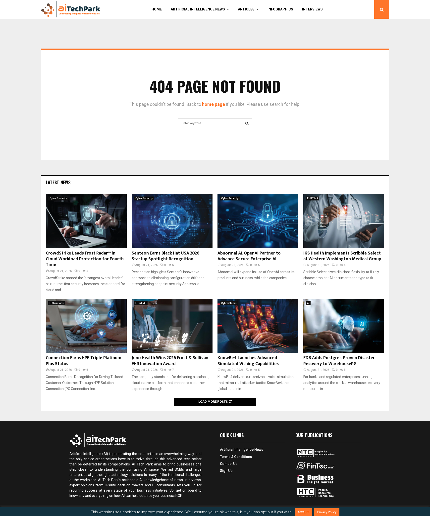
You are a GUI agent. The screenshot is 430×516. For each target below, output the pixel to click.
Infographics (280, 9)
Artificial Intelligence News (198, 9)
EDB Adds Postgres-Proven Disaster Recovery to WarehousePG (339, 360)
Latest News (58, 182)
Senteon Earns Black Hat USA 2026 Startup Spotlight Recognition (165, 256)
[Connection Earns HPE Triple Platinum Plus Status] (86, 326)
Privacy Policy (326, 512)
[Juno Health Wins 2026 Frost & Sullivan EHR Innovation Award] (172, 326)
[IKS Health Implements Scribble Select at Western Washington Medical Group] (343, 221)
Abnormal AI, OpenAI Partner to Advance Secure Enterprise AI (249, 256)
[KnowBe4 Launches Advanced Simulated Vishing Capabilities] (257, 326)
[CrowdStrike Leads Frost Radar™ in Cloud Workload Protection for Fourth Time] (86, 221)
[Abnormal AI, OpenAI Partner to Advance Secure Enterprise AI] (257, 221)
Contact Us (228, 464)
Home (157, 9)
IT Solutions (57, 303)
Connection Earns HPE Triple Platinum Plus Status (83, 360)
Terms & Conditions (236, 457)
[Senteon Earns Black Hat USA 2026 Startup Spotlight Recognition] (172, 221)
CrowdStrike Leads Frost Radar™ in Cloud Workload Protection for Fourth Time (85, 259)
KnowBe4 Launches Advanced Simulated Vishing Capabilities (248, 360)
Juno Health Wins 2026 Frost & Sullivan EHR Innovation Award (170, 360)
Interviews (312, 9)
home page (213, 104)
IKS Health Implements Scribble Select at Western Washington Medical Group (342, 256)
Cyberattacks (229, 303)
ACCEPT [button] (303, 512)
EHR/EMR (312, 198)
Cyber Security (58, 198)
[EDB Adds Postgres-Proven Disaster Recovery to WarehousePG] (343, 326)
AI (308, 303)
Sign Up (226, 471)
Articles (246, 9)
